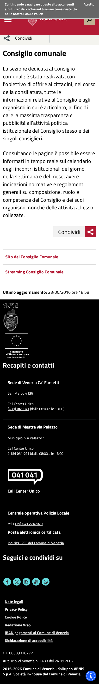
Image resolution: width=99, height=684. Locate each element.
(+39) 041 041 (18, 409)
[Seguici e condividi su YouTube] (36, 582)
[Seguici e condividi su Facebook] (7, 582)
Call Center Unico (24, 491)
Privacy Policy (16, 609)
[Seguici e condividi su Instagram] (26, 582)
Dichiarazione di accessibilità (29, 640)
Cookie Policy (33, 13)
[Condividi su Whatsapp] (46, 582)
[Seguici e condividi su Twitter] (17, 582)
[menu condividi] (6, 38)
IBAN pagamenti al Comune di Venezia (37, 632)
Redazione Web (18, 625)
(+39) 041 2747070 (28, 524)
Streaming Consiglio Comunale (34, 272)
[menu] (8, 19)
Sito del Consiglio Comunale (31, 257)
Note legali (14, 601)
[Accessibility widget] (91, 676)
